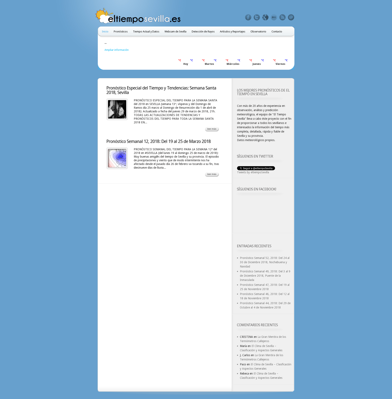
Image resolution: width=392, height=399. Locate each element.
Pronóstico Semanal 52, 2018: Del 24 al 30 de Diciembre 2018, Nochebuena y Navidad (265, 262)
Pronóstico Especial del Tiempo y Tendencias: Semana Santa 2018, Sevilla (161, 90)
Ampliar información (117, 49)
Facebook (248, 17)
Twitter (257, 17)
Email (291, 17)
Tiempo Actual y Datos (146, 31)
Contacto (277, 31)
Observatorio (258, 31)
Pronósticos (121, 31)
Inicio (105, 31)
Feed (282, 17)
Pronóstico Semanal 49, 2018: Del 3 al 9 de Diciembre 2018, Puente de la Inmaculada (265, 276)
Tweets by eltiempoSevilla (253, 172)
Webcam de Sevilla (175, 31)
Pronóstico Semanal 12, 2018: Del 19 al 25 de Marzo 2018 (158, 141)
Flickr (274, 17)
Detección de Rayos (203, 31)
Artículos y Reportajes (232, 31)
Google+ (265, 17)
